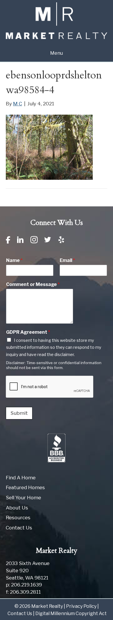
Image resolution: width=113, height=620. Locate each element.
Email (67, 260)
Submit (19, 413)
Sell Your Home (23, 497)
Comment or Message (33, 284)
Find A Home (21, 477)
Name (14, 260)
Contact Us (19, 528)
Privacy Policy (81, 606)
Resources (18, 517)
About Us (17, 508)
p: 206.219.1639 (24, 585)
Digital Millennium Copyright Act (71, 613)
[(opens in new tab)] (56, 447)
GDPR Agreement (28, 332)
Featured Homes (25, 487)
